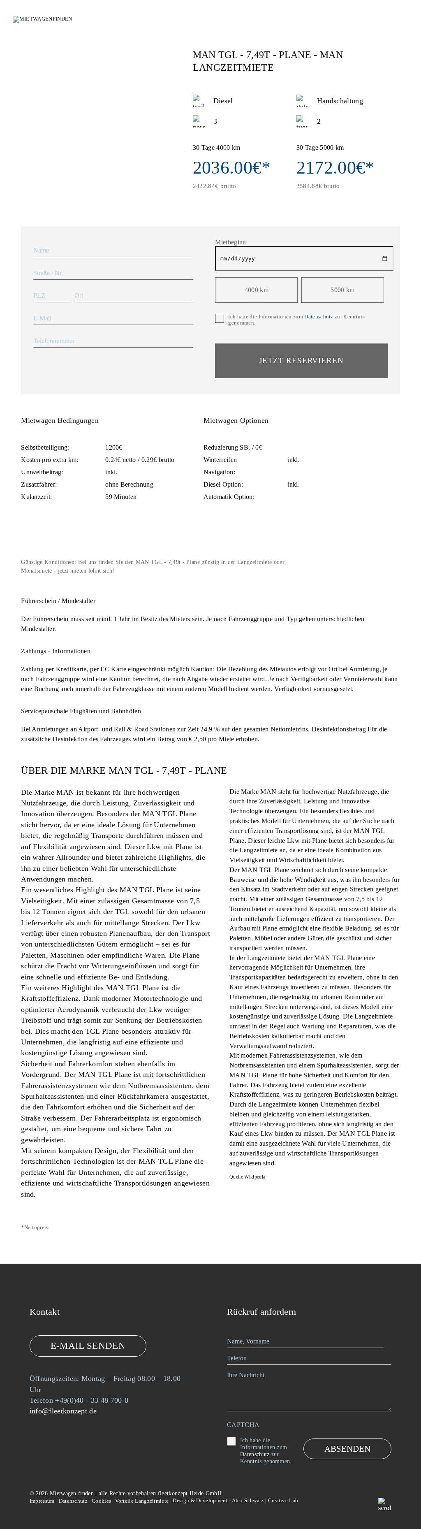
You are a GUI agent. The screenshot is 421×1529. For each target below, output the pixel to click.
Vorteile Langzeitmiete (142, 1501)
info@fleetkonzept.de (63, 1411)
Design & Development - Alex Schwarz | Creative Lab (235, 1500)
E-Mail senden (88, 1346)
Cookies (101, 1501)
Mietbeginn (230, 242)
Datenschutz (318, 317)
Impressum (42, 1501)
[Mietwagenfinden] (58, 19)
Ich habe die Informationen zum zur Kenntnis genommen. (296, 320)
